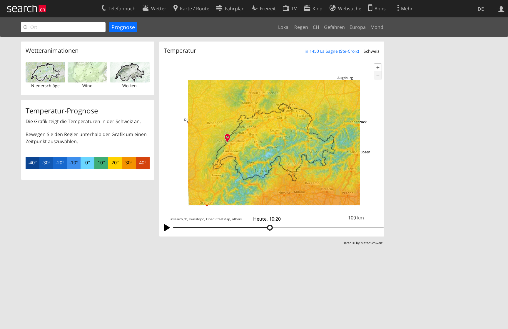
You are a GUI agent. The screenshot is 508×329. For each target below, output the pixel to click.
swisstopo (196, 219)
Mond (376, 27)
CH (316, 27)
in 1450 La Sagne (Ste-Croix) (332, 51)
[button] (378, 67)
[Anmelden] (501, 8)
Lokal (284, 27)
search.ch (180, 219)
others (237, 219)
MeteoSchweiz (371, 243)
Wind (87, 85)
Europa (358, 27)
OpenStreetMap (218, 219)
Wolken (129, 85)
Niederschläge (45, 85)
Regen (301, 27)
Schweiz (372, 51)
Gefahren (334, 27)
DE (481, 9)
